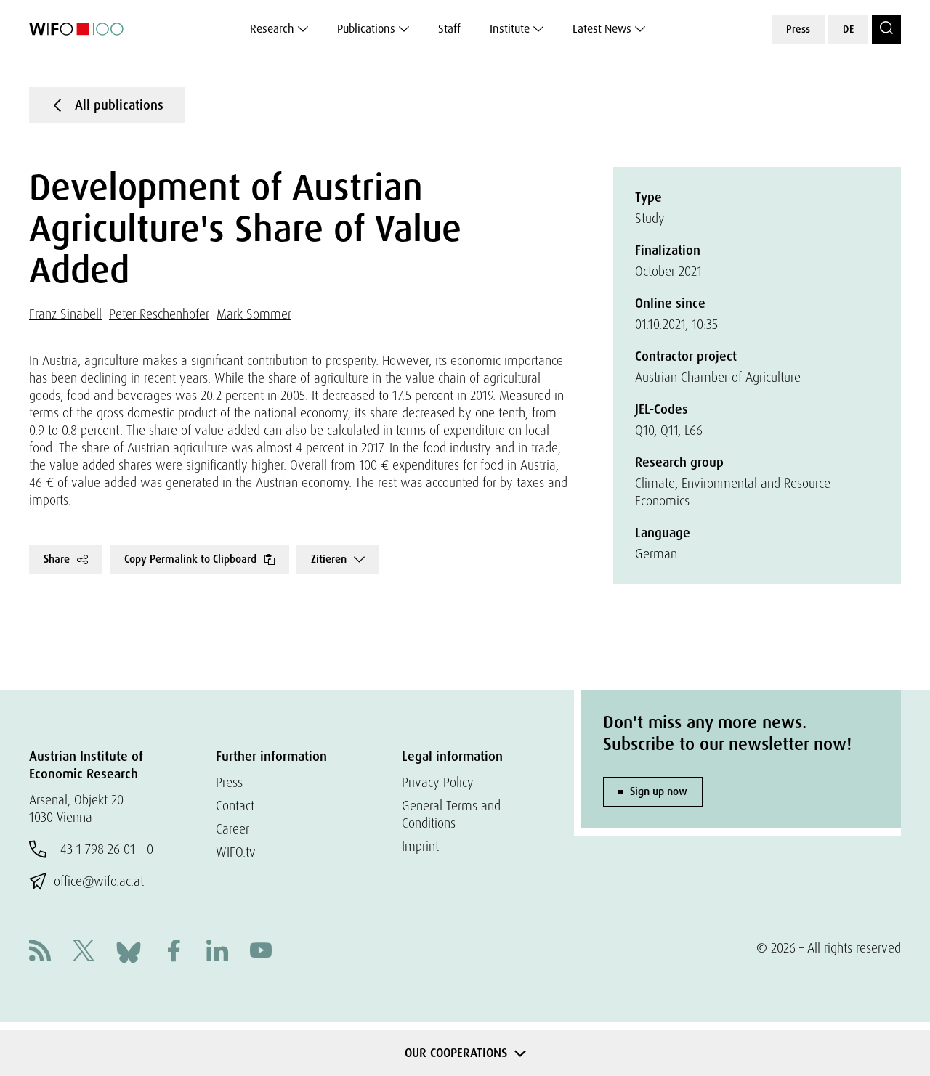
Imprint (420, 846)
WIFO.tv (236, 852)
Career (232, 828)
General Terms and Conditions (451, 814)
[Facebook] (174, 952)
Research (272, 28)
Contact (235, 805)
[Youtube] (261, 952)
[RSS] (40, 952)
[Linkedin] (217, 952)
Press (798, 29)
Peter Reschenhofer (159, 314)
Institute (510, 28)
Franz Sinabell (65, 314)
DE (848, 29)
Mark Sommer (254, 314)
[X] (83, 952)
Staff (449, 28)
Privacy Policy (438, 782)
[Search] (886, 29)
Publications (366, 28)
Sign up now (658, 791)
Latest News (602, 28)
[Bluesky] (128, 951)
